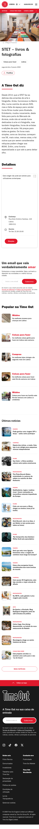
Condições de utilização (7, 791)
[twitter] (22, 745)
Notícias (4, 11)
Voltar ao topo (22, 683)
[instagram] (4, 745)
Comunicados (7, 764)
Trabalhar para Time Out (8, 773)
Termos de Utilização (8, 290)
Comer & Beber (28, 11)
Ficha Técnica (7, 760)
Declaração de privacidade (8, 780)
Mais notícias (19, 669)
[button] (34, 176)
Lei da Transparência (8, 797)
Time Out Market (29, 764)
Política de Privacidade (23, 290)
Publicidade (27, 760)
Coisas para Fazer (15, 11)
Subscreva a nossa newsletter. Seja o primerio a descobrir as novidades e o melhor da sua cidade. (19, 274)
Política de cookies (9, 785)
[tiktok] (10, 745)
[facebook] (16, 745)
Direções (11, 241)
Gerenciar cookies (9, 803)
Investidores (7, 768)
